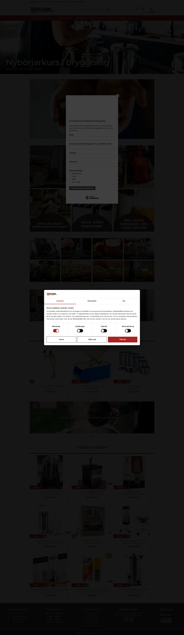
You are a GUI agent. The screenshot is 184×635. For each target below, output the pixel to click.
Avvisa (61, 339)
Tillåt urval (92, 339)
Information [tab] (92, 301)
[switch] (80, 330)
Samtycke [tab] (60, 301)
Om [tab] (124, 301)
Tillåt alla (122, 339)
